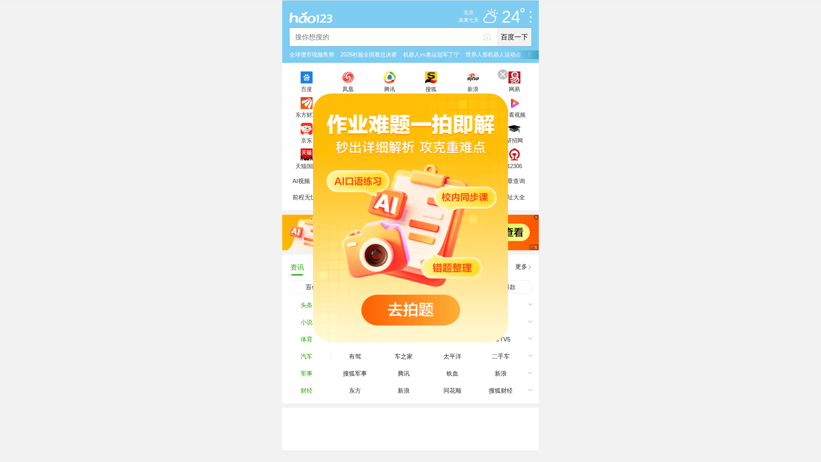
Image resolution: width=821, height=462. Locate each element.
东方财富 (306, 115)
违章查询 (513, 181)
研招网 (514, 140)
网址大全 (513, 197)
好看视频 (514, 115)
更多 (521, 266)
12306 (514, 166)
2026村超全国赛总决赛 (368, 54)
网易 (514, 89)
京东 (306, 140)
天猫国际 (306, 166)
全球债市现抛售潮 (311, 54)
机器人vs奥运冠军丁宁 (431, 54)
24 (511, 17)
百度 (306, 89)
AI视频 (301, 181)
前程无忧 (304, 197)
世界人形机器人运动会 (493, 54)
